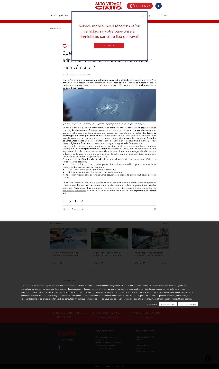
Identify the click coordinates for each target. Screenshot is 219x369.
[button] (142, 16)
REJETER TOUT (168, 304)
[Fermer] (216, 223)
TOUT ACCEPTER (188, 304)
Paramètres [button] (152, 304)
